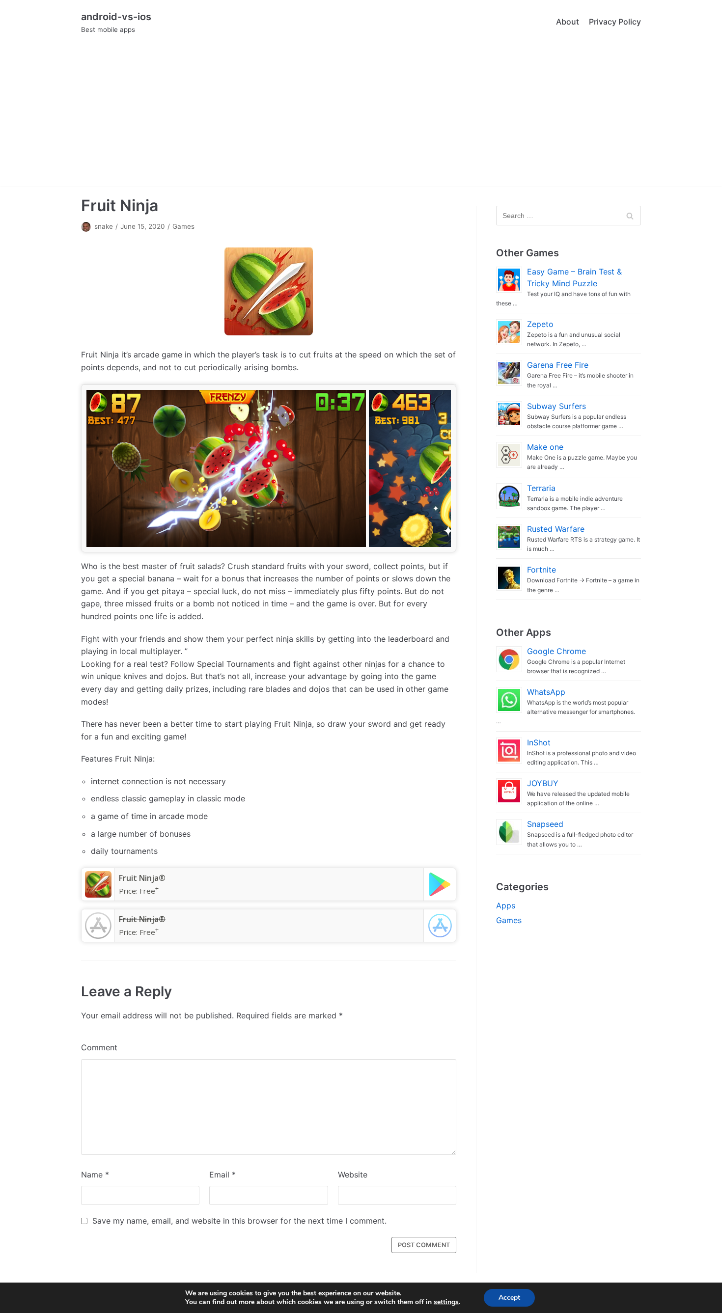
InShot (539, 742)
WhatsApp (546, 692)
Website (352, 1174)
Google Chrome (556, 651)
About (567, 22)
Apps (505, 905)
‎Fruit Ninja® (142, 919)
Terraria (541, 488)
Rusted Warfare (555, 529)
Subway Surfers (556, 406)
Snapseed (545, 824)
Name (95, 1174)
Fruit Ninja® (142, 878)
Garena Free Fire (557, 365)
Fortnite (541, 569)
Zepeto (540, 324)
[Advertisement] (361, 117)
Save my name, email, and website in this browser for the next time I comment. (239, 1221)
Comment (99, 1047)
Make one (545, 447)
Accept (509, 1297)
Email (222, 1174)
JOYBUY (542, 783)
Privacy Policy (615, 22)
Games (183, 226)
